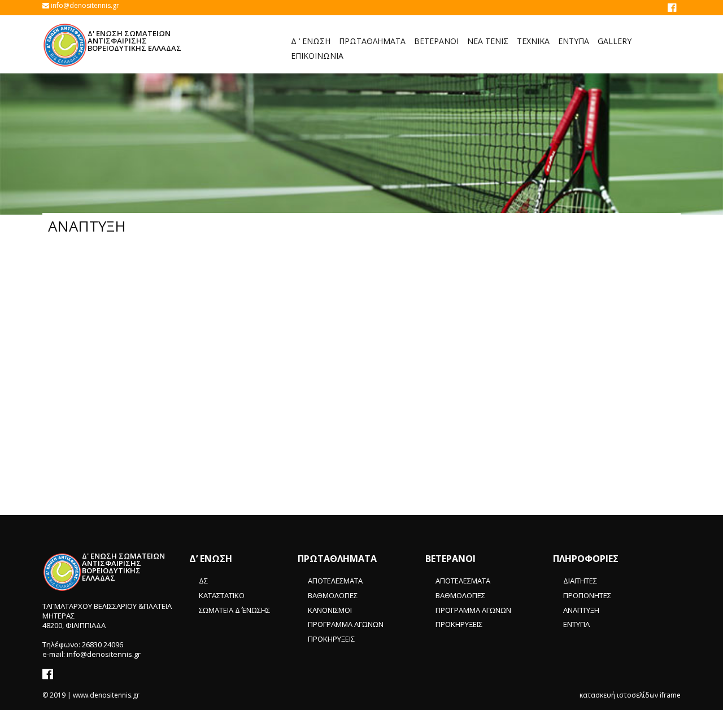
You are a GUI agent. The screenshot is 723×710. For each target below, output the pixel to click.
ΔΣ (203, 581)
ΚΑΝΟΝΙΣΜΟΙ (330, 610)
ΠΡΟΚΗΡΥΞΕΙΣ (331, 639)
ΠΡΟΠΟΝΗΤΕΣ (587, 595)
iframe (670, 695)
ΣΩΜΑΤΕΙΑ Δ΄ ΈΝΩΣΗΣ (234, 610)
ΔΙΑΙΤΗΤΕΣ (580, 581)
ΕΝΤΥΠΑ (576, 624)
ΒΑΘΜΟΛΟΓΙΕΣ (333, 595)
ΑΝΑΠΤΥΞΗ (581, 610)
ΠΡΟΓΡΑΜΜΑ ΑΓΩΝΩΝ (346, 624)
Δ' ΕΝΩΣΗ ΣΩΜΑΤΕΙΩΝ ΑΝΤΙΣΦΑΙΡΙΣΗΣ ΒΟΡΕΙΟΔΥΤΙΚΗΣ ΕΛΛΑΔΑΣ (134, 40)
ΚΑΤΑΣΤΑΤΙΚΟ (222, 595)
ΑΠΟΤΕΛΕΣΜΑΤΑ (335, 581)
